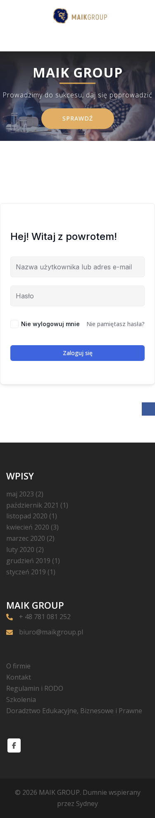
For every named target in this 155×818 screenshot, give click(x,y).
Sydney (87, 803)
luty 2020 (20, 549)
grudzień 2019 (28, 560)
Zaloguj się (78, 353)
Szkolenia (21, 699)
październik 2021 (32, 505)
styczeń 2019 (26, 571)
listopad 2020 (27, 515)
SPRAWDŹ (77, 118)
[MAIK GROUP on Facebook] (14, 745)
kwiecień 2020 (27, 527)
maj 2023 (20, 494)
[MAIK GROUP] (77, 16)
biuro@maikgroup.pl (51, 631)
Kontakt (18, 677)
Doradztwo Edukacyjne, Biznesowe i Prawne (74, 710)
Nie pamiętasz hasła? (115, 324)
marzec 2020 (25, 538)
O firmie (18, 665)
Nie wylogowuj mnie (50, 323)
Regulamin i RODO (34, 688)
